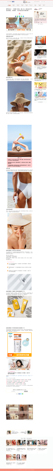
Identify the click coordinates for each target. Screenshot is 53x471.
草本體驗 (22, 379)
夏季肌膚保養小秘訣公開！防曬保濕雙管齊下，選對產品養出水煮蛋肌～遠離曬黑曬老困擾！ (19, 163)
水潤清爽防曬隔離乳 (19, 382)
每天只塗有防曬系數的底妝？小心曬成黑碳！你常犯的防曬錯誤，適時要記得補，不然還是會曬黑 (20, 264)
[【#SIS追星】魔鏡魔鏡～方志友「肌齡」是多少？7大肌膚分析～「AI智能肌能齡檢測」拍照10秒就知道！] (40, 14)
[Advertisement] (25, 119)
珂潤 (24, 382)
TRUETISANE (9, 379)
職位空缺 (35, 1)
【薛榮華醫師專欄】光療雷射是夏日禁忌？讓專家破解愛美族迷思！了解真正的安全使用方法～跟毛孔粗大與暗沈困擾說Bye (19, 165)
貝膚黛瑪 (14, 382)
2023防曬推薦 (9, 382)
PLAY (36, 22)
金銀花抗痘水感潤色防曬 (16, 379)
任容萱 (26, 379)
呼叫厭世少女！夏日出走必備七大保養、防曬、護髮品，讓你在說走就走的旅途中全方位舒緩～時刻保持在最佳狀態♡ (19, 160)
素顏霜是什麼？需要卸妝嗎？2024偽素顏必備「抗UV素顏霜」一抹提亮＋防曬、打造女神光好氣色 (20, 271)
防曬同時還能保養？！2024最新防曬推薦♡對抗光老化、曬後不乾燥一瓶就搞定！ (20, 267)
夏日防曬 (29, 379)
